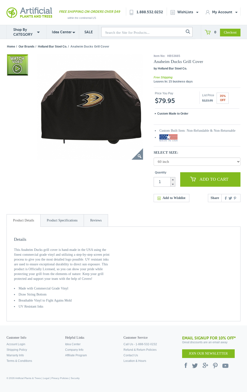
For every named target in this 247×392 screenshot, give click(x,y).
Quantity (160, 172)
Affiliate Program (76, 355)
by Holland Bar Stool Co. (170, 68)
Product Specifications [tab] (62, 220)
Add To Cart (213, 179)
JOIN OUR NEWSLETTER (208, 353)
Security (75, 378)
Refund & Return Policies (140, 349)
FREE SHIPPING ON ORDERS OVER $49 (89, 12)
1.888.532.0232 (150, 12)
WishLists (185, 12)
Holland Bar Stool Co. (52, 46)
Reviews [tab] (96, 220)
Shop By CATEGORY (23, 32)
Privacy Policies (60, 378)
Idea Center (62, 32)
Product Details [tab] (23, 220)
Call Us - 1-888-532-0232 (140, 344)
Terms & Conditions (19, 361)
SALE (88, 32)
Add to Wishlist (174, 198)
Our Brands (26, 46)
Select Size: (166, 152)
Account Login (16, 344)
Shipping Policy (17, 349)
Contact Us (131, 355)
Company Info (74, 349)
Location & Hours (135, 361)
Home (11, 46)
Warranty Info (15, 355)
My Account (222, 12)
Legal (46, 378)
